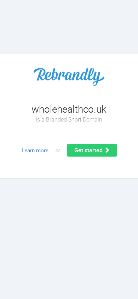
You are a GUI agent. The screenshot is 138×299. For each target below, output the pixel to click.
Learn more (35, 150)
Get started (89, 150)
